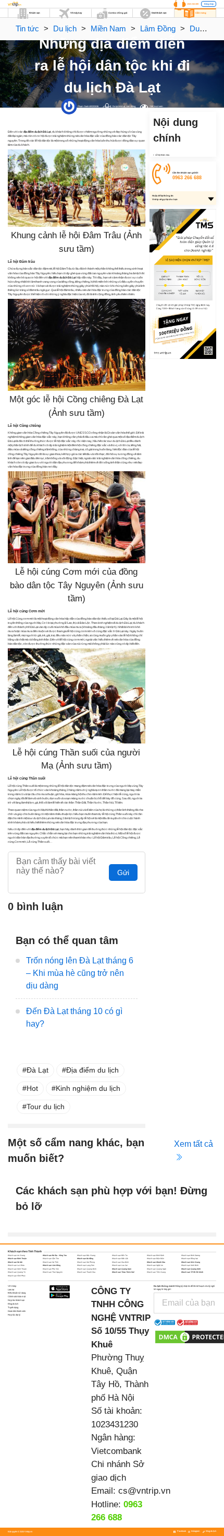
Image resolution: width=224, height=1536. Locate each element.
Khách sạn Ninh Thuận (17, 1269)
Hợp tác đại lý (14, 1314)
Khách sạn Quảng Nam (121, 1269)
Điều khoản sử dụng (17, 1292)
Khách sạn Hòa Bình (120, 1262)
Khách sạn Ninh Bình (189, 1265)
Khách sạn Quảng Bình (86, 1269)
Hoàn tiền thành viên (17, 1311)
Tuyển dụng (13, 1307)
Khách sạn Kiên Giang (190, 1262)
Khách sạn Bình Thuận (17, 1259)
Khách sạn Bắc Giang (86, 1255)
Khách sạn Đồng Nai (189, 1259)
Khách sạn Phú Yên (51, 1269)
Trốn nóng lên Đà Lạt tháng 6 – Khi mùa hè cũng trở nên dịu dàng (79, 973)
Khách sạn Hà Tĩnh (50, 1262)
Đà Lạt (37, 1070)
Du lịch (65, 28)
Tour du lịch (46, 1106)
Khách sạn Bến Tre (120, 1255)
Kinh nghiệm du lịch (88, 1088)
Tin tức (27, 28)
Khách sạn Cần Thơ (51, 1259)
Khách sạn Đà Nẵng (85, 1259)
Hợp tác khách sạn (16, 1300)
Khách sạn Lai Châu (16, 1265)
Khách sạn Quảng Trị (17, 1272)
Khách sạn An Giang (16, 1255)
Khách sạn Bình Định (155, 1255)
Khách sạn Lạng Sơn (85, 1265)
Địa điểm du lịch (92, 1070)
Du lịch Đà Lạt (119, 106)
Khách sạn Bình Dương (190, 1255)
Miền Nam (108, 28)
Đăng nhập (209, 4)
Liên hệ (11, 1289)
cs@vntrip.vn (144, 1491)
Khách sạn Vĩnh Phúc (17, 1276)
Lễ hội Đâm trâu (162, 155)
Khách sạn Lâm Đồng (51, 1265)
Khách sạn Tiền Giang (156, 1272)
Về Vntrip (12, 1286)
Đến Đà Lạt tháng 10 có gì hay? (74, 1017)
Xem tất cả (193, 1143)
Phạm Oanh (83, 106)
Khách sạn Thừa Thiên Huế (123, 1272)
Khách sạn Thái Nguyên (53, 1272)
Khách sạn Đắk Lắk (120, 1259)
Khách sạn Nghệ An (155, 1265)
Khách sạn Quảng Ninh (191, 1269)
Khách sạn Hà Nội (15, 1262)
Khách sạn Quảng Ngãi (156, 1269)
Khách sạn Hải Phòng (86, 1262)
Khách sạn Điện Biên (155, 1259)
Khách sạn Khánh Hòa (156, 1262)
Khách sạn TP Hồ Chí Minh (192, 1272)
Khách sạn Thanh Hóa (86, 1272)
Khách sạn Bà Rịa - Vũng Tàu (55, 1255)
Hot (32, 1088)
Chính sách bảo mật (17, 1296)
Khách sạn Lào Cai (120, 1265)
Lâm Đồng (158, 28)
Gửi (123, 872)
